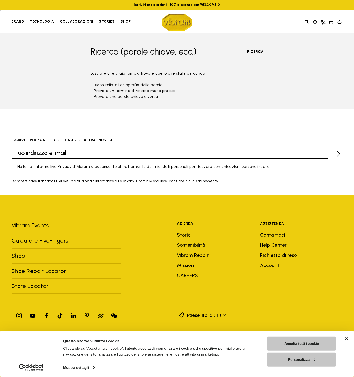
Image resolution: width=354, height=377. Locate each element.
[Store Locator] (315, 22)
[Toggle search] (307, 22)
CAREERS (187, 275)
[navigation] (71, 22)
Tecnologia (42, 21)
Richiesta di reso (278, 255)
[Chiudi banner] (346, 338)
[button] (201, 315)
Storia (184, 235)
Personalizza (299, 359)
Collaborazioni (76, 21)
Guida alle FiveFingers (41, 240)
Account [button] (269, 265)
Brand (18, 21)
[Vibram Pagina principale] (177, 22)
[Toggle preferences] (339, 22)
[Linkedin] (73, 314)
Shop (125, 21)
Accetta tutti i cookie (301, 344)
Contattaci (272, 235)
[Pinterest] (87, 314)
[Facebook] (46, 314)
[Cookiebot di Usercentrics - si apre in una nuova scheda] (31, 367)
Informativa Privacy (53, 166)
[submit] (335, 154)
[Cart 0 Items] (331, 22)
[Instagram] (19, 314)
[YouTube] (33, 314)
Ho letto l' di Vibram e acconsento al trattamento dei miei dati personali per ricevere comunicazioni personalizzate (143, 166)
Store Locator (30, 285)
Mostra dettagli (76, 367)
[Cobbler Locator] (323, 22)
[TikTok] (60, 314)
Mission (185, 265)
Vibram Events (30, 225)
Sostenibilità (191, 245)
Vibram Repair (193, 255)
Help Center (273, 245)
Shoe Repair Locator (39, 270)
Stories (107, 21)
